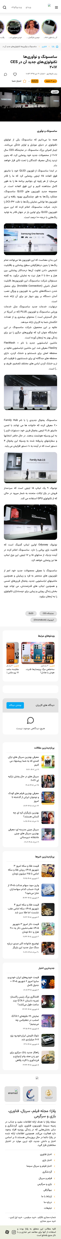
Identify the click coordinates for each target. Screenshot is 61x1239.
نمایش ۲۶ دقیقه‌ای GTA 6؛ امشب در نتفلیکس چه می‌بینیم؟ (25, 1020)
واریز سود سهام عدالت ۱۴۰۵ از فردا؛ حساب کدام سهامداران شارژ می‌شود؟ (23, 889)
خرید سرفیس (30, 1217)
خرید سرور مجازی (48, 1221)
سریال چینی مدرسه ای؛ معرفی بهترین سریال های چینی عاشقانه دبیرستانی (23, 833)
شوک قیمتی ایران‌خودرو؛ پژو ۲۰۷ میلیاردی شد (24, 1038)
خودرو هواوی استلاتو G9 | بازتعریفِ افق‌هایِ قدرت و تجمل (15, 37)
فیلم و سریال (45, 1178)
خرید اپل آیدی (16, 1217)
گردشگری (47, 1172)
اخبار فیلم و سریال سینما (39, 1166)
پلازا (53, 46)
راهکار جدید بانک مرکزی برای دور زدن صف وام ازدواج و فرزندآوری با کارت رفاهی (24, 1056)
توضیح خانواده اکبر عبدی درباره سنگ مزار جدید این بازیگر (23, 946)
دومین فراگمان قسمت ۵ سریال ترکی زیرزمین (33, 37)
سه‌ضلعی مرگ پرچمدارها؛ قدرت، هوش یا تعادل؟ (40, 671)
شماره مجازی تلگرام (47, 1217)
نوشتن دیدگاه (15, 705)
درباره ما (48, 1202)
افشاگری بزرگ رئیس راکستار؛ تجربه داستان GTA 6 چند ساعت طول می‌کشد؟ (24, 1001)
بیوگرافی (47, 1190)
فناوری (44, 46)
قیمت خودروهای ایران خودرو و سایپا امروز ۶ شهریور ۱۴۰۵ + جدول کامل (23, 981)
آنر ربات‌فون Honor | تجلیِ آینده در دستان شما (50, 37)
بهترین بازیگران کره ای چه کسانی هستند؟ (26, 815)
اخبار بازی (47, 1160)
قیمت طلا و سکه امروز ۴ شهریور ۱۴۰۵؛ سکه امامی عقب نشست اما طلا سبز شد (23, 909)
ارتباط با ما (46, 1197)
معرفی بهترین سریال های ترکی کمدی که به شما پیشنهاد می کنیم (23, 761)
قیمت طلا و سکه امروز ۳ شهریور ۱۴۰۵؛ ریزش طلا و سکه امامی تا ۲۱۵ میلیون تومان (23, 870)
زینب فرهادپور (52, 73)
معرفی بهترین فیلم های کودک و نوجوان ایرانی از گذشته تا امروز (23, 797)
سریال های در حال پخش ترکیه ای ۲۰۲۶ (23, 779)
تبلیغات (48, 1208)
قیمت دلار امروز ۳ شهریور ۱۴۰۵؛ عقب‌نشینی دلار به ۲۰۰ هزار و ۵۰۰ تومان (24, 928)
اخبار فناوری (46, 1155)
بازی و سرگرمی (44, 1184)
